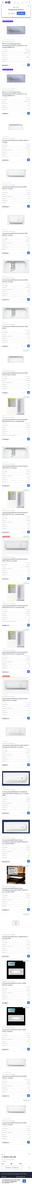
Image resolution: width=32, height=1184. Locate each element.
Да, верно (21, 13)
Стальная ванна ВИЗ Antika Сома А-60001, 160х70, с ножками (14, 1077)
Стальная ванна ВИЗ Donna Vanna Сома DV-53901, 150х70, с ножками (15, 467)
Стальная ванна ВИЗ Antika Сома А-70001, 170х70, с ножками (14, 1123)
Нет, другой (11, 13)
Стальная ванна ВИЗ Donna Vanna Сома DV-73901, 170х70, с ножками (15, 699)
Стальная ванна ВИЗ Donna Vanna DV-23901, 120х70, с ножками (15, 280)
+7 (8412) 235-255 (8, 1157)
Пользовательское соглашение (20, 1177)
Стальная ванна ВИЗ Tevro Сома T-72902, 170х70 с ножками (14, 1030)
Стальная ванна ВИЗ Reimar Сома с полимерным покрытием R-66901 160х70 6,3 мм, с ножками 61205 (15, 841)
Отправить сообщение (11, 1167)
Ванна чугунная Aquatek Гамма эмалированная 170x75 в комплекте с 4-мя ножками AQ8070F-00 (14, 93)
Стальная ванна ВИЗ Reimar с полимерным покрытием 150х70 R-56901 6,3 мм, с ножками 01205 (15, 793)
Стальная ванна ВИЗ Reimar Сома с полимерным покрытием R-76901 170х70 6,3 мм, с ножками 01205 (15, 890)
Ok (24, 1181)
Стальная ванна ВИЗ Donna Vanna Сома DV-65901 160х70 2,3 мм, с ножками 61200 (15, 606)
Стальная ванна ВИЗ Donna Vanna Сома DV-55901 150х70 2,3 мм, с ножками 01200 (15, 513)
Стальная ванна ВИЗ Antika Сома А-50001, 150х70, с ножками (14, 187)
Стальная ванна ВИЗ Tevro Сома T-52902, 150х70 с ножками (14, 984)
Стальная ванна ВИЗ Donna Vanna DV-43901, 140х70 (15, 327)
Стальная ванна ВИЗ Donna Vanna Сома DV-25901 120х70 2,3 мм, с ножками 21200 (15, 420)
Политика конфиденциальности (6, 1177)
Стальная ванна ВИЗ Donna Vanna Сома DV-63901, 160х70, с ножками (15, 560)
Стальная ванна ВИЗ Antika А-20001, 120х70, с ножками (15, 141)
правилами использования (9, 1182)
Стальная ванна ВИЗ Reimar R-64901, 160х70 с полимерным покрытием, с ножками (15, 746)
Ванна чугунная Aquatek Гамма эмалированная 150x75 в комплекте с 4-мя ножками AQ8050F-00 (14, 45)
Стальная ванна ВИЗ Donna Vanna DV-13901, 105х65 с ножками (15, 234)
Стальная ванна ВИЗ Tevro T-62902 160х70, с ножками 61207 (15, 937)
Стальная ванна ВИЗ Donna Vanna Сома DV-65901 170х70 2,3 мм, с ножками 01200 (15, 653)
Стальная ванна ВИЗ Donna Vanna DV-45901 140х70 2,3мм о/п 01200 (15, 373)
